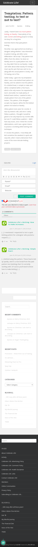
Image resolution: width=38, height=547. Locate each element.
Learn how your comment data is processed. (19, 206)
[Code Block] (21, 176)
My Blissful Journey (11, 409)
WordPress (31, 545)
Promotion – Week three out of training (18, 354)
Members (5, 482)
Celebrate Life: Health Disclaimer (13, 470)
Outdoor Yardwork (11, 370)
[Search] (31, 307)
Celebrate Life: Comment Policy (12, 465)
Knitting (27, 26)
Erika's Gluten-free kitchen (14, 401)
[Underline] (8, 176)
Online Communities (8, 486)
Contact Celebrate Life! (9, 478)
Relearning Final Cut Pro (13, 362)
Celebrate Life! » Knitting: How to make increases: (21, 223)
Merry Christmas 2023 (22, 319)
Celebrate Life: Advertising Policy (13, 461)
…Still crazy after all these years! (16, 397)
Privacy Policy (6, 490)
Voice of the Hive (10, 418)
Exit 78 (7, 405)
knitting (18, 37)
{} (26, 176)
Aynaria (19, 26)
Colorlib (17, 545)
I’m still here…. (9, 358)
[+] (29, 176)
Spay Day (8, 366)
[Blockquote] (19, 176)
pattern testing (15, 149)
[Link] (24, 176)
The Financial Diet (11, 414)
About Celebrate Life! (9, 453)
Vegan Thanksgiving (21, 340)
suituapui (10, 323)
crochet (10, 37)
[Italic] (6, 176)
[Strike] (11, 176)
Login (34, 163)
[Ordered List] (13, 176)
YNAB (7, 422)
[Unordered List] (16, 176)
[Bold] (3, 176)
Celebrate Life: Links (8, 474)
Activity (4, 457)
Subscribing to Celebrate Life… (12, 494)
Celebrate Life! (11, 2)
